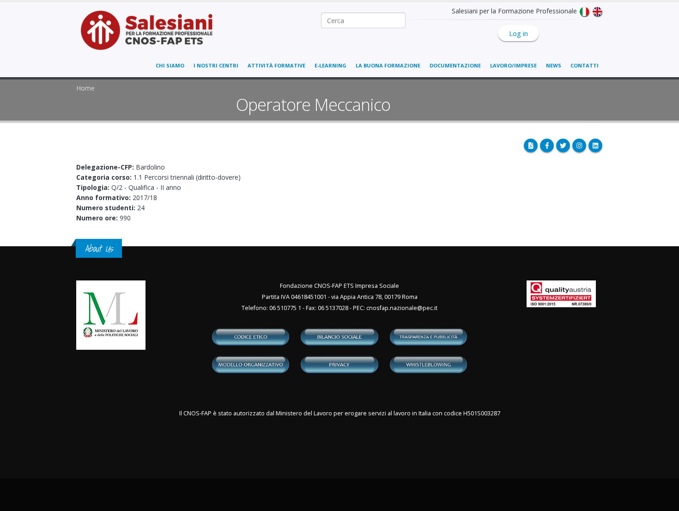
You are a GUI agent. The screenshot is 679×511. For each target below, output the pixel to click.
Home (85, 88)
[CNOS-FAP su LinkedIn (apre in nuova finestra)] (595, 145)
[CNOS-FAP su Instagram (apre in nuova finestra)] (579, 145)
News (553, 65)
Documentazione (455, 65)
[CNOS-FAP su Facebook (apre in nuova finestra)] (547, 145)
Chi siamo (170, 65)
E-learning (330, 65)
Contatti (584, 65)
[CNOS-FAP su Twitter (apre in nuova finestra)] (563, 145)
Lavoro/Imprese (513, 65)
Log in (518, 33)
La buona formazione (388, 65)
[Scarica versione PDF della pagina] (531, 145)
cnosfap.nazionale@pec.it (401, 308)
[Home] (152, 34)
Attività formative (276, 65)
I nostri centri (216, 65)
